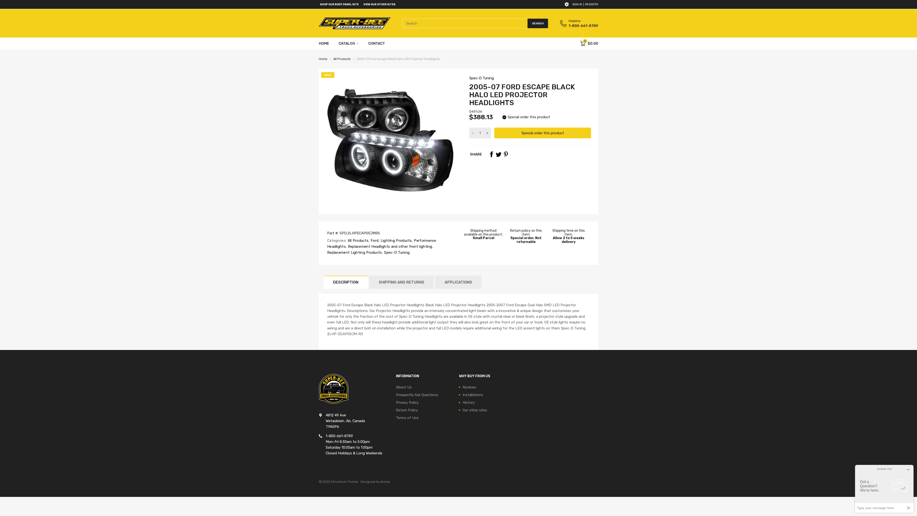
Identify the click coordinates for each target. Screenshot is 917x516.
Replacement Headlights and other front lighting (389, 246)
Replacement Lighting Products (354, 252)
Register (591, 4)
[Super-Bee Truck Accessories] (354, 23)
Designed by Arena (375, 482)
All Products (357, 240)
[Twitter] (498, 154)
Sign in (577, 4)
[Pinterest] (506, 154)
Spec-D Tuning (481, 78)
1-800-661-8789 (583, 26)
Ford (374, 240)
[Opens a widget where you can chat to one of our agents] (884, 488)
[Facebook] (491, 154)
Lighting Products (395, 240)
